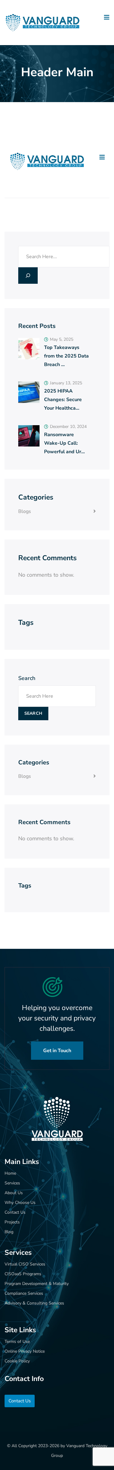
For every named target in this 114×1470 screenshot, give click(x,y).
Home (10, 1173)
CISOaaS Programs (23, 1274)
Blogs (24, 511)
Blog (9, 1232)
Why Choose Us (20, 1202)
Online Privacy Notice (25, 1351)
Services (12, 1183)
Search (26, 678)
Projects (12, 1222)
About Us (14, 1193)
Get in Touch (57, 1050)
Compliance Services (24, 1293)
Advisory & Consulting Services (34, 1303)
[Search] (28, 275)
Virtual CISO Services (25, 1264)
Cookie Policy (17, 1361)
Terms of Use (17, 1341)
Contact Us (15, 1212)
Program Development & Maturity (37, 1284)
